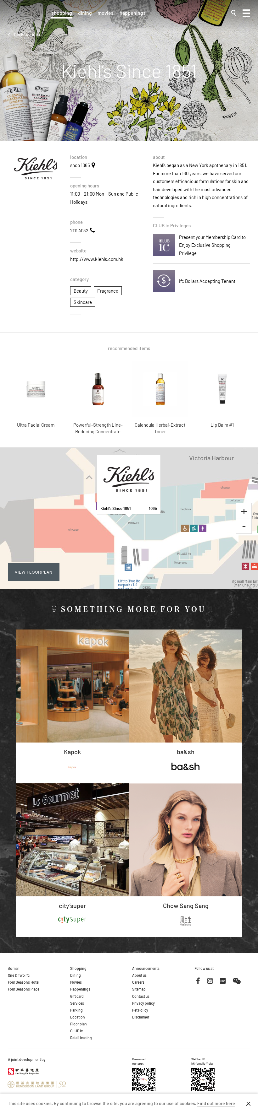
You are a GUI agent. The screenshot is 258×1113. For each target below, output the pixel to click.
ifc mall (14, 968)
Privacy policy (143, 1003)
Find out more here (216, 1103)
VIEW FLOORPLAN (34, 572)
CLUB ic (76, 1031)
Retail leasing (81, 1037)
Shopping (61, 13)
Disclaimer (140, 1017)
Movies (106, 13)
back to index (27, 34)
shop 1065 (80, 165)
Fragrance (107, 291)
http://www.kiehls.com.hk (96, 259)
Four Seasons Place (23, 989)
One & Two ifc (19, 975)
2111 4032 (79, 230)
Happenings (133, 13)
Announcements (146, 968)
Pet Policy (140, 1010)
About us (139, 975)
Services (77, 1003)
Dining (85, 13)
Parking (76, 1010)
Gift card (77, 996)
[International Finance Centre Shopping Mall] (27, 16)
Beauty (81, 291)
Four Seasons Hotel (23, 982)
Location (77, 1017)
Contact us (140, 996)
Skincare (83, 302)
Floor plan (78, 1024)
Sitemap (139, 989)
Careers (138, 982)
